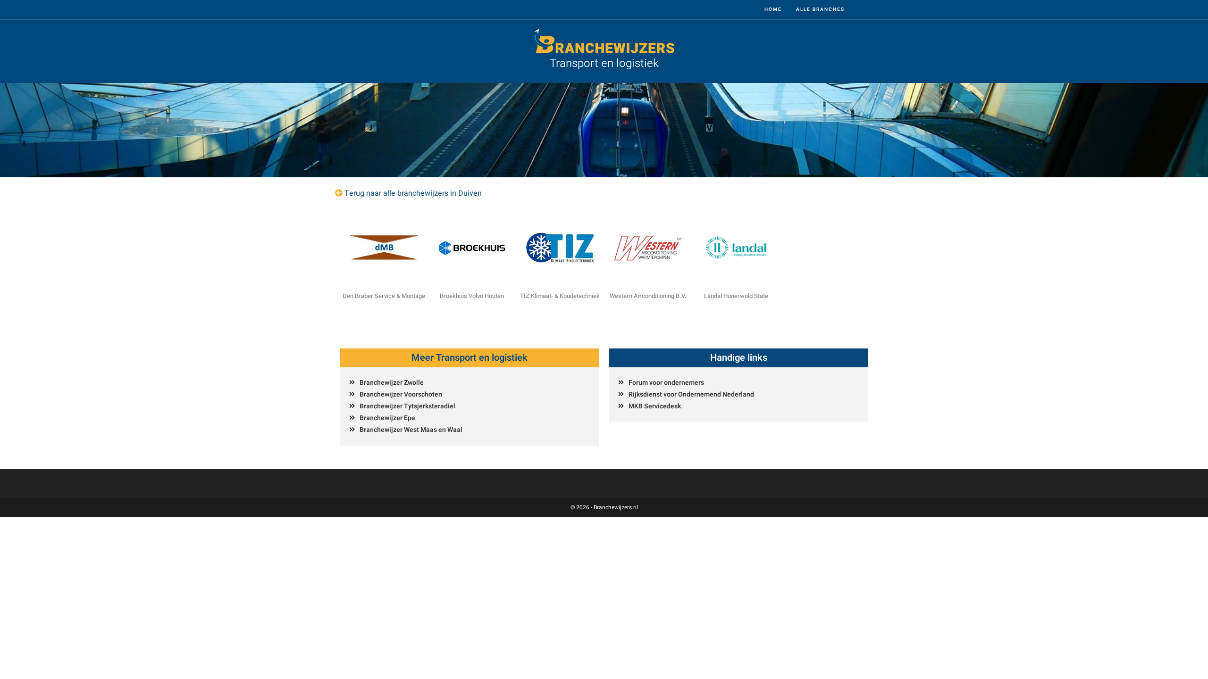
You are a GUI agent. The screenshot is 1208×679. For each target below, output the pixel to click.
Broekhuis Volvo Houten (472, 295)
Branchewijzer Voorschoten (401, 394)
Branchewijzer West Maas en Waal (411, 430)
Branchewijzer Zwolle (392, 383)
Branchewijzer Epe (387, 418)
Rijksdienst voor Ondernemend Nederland (691, 394)
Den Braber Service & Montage (384, 295)
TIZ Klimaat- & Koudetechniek (560, 295)
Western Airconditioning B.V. (648, 295)
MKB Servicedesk (655, 406)
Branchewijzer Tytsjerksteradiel (407, 406)
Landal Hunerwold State (736, 295)
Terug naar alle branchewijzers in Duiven (413, 193)
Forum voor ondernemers (666, 383)
